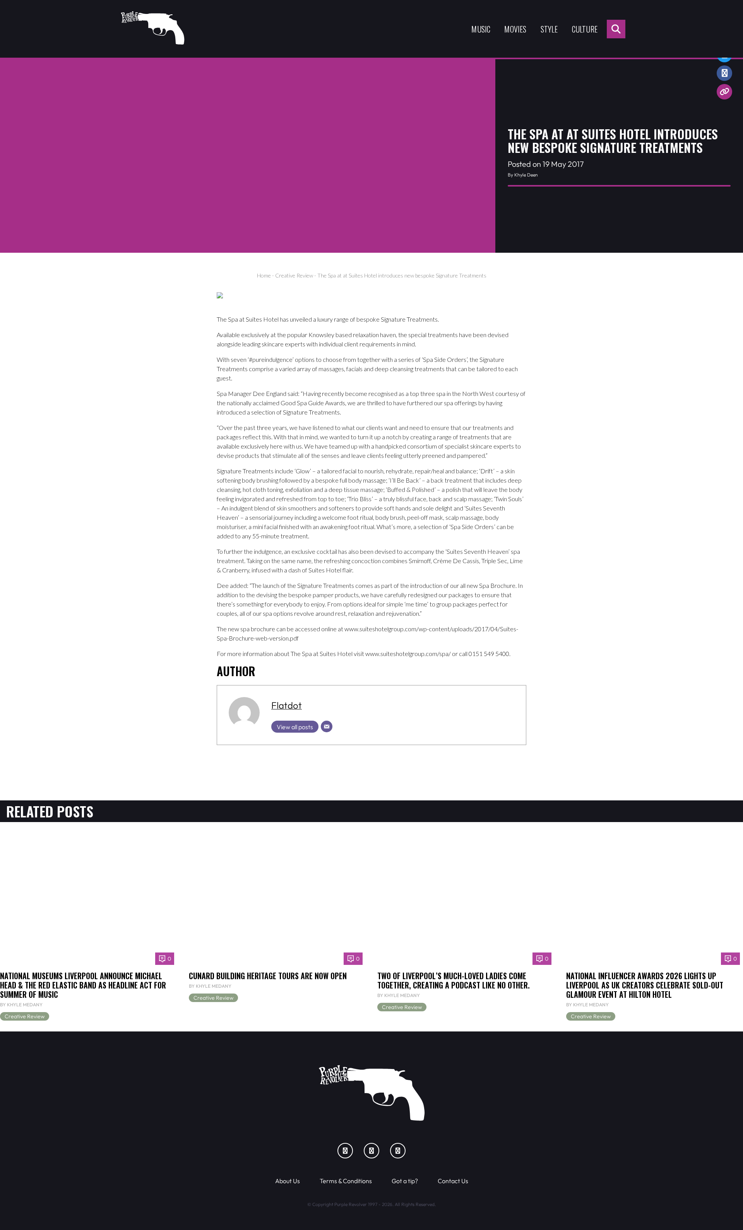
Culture (584, 29)
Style (549, 29)
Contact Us (453, 1181)
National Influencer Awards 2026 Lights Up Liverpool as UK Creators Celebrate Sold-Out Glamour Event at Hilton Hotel (644, 985)
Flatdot (286, 705)
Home (264, 275)
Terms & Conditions (346, 1181)
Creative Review (294, 275)
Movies (515, 29)
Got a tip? (405, 1181)
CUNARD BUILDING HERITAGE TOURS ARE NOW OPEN (268, 976)
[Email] (326, 726)
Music (480, 29)
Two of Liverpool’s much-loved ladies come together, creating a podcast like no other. (453, 980)
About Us (287, 1181)
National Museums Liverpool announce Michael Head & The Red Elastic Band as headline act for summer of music (83, 985)
